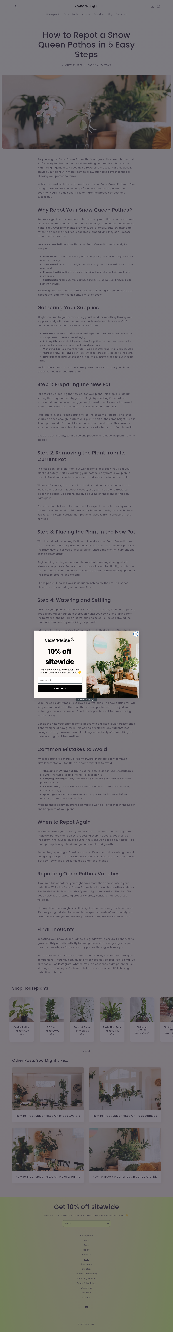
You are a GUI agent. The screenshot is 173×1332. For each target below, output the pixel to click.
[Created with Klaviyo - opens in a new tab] (86, 699)
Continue (60, 688)
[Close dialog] (135, 634)
